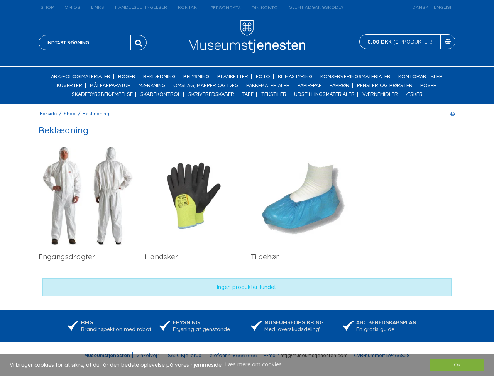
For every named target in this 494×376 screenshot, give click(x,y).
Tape (248, 94)
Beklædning (159, 76)
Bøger (126, 76)
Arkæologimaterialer (80, 76)
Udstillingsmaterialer (324, 94)
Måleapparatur (110, 85)
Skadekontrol (160, 94)
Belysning (196, 76)
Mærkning (152, 85)
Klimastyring (295, 76)
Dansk (420, 7)
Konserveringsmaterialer (355, 76)
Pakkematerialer (268, 85)
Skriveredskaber (211, 94)
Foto (263, 76)
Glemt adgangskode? (316, 7)
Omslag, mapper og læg (206, 85)
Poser (428, 85)
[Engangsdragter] (88, 196)
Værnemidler (380, 94)
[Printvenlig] (452, 113)
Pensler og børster (385, 85)
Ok (457, 364)
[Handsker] (194, 196)
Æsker (414, 94)
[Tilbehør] (300, 196)
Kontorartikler (420, 76)
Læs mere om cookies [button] (253, 364)
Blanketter (232, 76)
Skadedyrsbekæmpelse (102, 94)
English (443, 7)
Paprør (339, 85)
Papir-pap (310, 85)
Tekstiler (273, 94)
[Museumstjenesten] (247, 36)
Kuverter (69, 85)
